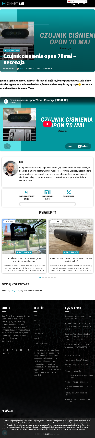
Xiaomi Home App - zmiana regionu (78, 382)
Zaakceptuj (47, 434)
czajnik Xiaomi (39, 361)
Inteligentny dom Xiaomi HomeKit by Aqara (78, 387)
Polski (72, 1)
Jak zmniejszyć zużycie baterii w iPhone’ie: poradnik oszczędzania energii (78, 326)
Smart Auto (15, 50)
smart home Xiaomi (52, 350)
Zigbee (42, 375)
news (35, 316)
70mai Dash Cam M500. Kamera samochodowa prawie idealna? (71, 259)
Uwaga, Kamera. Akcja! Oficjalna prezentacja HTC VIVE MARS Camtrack (77, 347)
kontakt (36, 338)
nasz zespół (38, 334)
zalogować (15, 290)
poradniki (37, 329)
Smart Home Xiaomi (72, 356)
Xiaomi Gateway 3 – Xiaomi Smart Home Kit (77, 400)
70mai (38, 68)
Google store (53, 356)
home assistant (39, 358)
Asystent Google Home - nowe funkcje (76, 365)
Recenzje (7, 50)
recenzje (37, 320)
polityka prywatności (41, 344)
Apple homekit (51, 358)
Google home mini (40, 353)
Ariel (21, 161)
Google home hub (40, 356)
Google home (54, 353)
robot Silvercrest (46, 372)
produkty (37, 325)
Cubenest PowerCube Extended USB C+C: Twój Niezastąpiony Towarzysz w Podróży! (77, 336)
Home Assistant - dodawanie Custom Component (79, 376)
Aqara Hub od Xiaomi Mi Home (76, 360)
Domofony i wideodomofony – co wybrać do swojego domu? (78, 317)
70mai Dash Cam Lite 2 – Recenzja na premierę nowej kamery (24, 259)
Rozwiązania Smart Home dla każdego (76, 394)
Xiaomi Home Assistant (73, 371)
